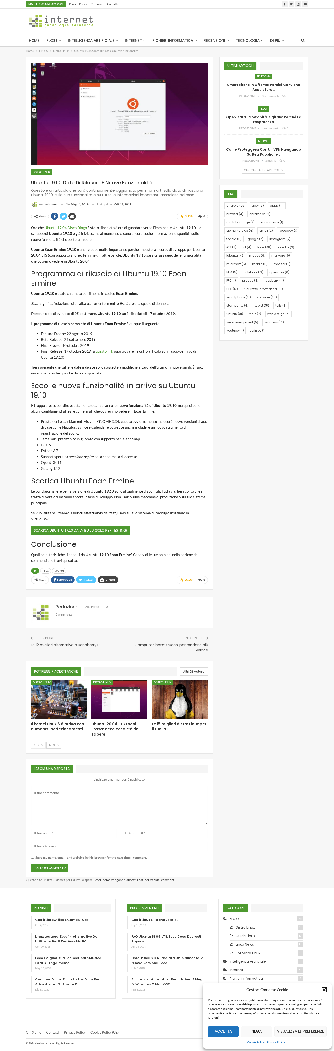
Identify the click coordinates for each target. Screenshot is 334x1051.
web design (278, 314)
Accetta (223, 1031)
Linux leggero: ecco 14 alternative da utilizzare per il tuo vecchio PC (66, 939)
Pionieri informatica (172, 40)
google (255, 239)
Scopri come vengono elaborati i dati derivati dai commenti (134, 880)
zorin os (258, 330)
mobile (259, 264)
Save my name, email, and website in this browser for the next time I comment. (91, 857)
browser (234, 214)
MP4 (231, 272)
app (258, 206)
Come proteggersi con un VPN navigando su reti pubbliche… (263, 152)
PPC (231, 280)
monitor (282, 264)
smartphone (238, 297)
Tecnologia (248, 40)
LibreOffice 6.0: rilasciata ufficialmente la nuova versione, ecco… (167, 960)
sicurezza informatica (263, 289)
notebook (253, 272)
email (266, 231)
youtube (235, 330)
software (267, 297)
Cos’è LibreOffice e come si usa (62, 920)
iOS (231, 247)
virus (255, 314)
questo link (104, 351)
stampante (237, 305)
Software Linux (248, 953)
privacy (250, 280)
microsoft (236, 264)
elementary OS (239, 231)
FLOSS (51, 40)
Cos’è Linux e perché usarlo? (154, 920)
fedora (234, 239)
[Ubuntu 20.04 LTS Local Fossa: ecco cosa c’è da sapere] (119, 699)
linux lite (286, 247)
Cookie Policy (256, 1042)
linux (46, 571)
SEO (232, 289)
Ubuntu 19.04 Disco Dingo (66, 227)
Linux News (245, 944)
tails (281, 305)
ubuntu (59, 571)
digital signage (240, 222)
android (235, 206)
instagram (279, 239)
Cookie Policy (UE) (104, 1032)
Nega (256, 1031)
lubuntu (234, 256)
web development (242, 322)
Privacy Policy (276, 1042)
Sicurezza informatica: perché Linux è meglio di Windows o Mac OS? (169, 982)
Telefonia (264, 76)
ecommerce (272, 222)
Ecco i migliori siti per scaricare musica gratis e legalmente (68, 960)
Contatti (112, 4)
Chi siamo (97, 4)
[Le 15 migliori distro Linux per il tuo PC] (180, 699)
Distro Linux (42, 172)
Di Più (275, 40)
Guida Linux (245, 935)
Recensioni (214, 40)
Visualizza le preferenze (300, 1031)
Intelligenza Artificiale (91, 40)
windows (274, 322)
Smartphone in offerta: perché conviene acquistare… (263, 87)
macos (257, 256)
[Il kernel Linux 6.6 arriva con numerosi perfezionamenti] (59, 699)
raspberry (274, 280)
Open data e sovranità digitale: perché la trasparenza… (263, 119)
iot (247, 247)
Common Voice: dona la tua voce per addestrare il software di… (67, 982)
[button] (324, 989)
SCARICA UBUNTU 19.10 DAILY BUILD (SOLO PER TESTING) (80, 530)
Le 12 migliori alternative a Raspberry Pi (65, 644)
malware (280, 256)
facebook (288, 231)
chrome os (259, 214)
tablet (262, 305)
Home (34, 40)
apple (277, 206)
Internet (133, 40)
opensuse (279, 272)
